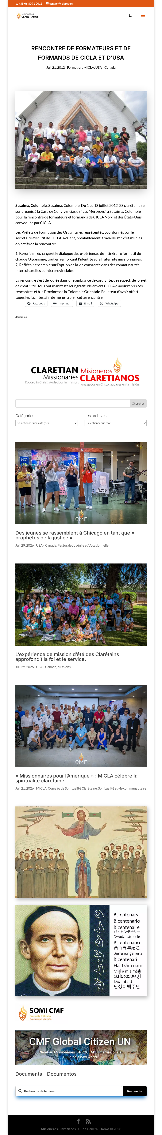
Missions (64, 667)
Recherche (134, 1091)
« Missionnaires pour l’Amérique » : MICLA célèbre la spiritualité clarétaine (76, 778)
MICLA (89, 67)
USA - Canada (105, 67)
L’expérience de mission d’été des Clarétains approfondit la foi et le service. (67, 656)
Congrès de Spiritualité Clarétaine (72, 788)
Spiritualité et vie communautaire (122, 788)
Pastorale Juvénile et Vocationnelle (83, 545)
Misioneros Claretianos (58, 1129)
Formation (74, 67)
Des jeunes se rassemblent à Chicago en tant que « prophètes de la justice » (74, 535)
